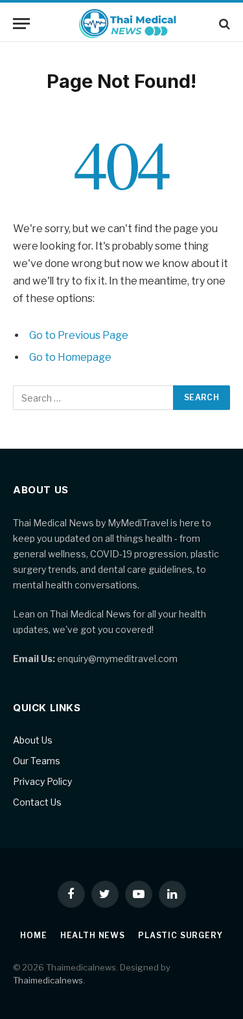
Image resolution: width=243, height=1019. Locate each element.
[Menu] (21, 23)
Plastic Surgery (180, 935)
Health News (92, 935)
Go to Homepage (70, 357)
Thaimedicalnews (48, 980)
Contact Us (37, 802)
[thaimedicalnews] (128, 24)
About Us (32, 740)
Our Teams (36, 760)
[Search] (223, 23)
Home (33, 935)
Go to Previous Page (78, 335)
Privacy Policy (42, 781)
